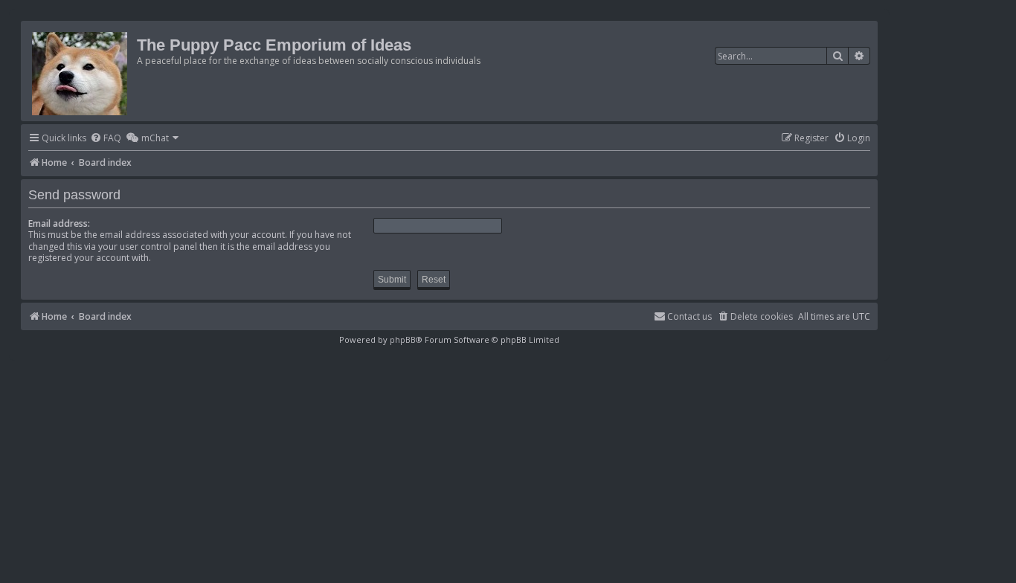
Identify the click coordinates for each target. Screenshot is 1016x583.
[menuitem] (105, 139)
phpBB (403, 339)
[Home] (81, 71)
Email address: (59, 223)
